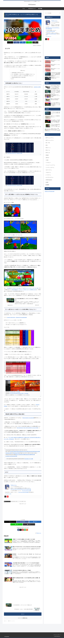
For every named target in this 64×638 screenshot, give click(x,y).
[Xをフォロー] (21, 530)
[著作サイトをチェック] (18, 530)
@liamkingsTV (15, 453)
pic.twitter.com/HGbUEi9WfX (11, 456)
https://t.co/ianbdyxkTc (19, 454)
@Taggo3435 (18, 451)
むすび (12, 78)
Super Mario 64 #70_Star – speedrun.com (14, 185)
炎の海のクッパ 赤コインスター (13, 288)
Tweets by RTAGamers (49, 191)
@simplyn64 (12, 451)
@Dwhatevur (8, 453)
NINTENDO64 (14, 501)
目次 (21, 70)
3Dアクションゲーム (7, 501)
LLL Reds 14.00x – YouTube (14, 391)
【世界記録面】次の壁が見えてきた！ (17, 72)
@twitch (32, 454)
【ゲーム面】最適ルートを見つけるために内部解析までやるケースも (23, 74)
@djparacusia (36, 451)
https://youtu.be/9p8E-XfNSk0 (22, 492)
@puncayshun (24, 451)
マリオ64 (24, 501)
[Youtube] (8, 496)
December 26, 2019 (28, 458)
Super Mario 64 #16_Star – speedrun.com (14, 153)
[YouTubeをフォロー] (23, 530)
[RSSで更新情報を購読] (27, 530)
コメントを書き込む (23, 618)
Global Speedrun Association (27, 417)
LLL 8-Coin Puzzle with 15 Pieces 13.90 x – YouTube (18, 393)
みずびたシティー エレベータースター (30, 288)
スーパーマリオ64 (19, 501)
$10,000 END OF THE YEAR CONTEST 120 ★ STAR (27, 427)
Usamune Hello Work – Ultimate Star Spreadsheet (16, 317)
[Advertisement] (22, 511)
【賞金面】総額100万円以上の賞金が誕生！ (18, 77)
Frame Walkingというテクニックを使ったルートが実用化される (24, 289)
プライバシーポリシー (57, 634)
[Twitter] (5, 496)
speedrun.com (36, 86)
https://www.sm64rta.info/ (26, 490)
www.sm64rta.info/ (7, 493)
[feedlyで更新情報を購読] (25, 530)
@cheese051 (30, 451)
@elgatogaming (27, 454)
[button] (35, 42)
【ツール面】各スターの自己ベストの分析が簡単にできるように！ (22, 75)
